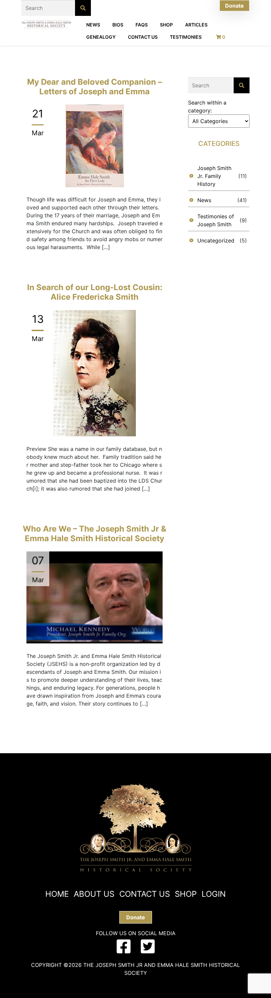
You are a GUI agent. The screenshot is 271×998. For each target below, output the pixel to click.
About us (94, 894)
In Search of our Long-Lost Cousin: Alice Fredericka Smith (94, 292)
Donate (234, 5)
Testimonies (186, 37)
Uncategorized (215, 240)
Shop (166, 24)
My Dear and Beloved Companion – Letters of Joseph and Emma (94, 86)
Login (214, 894)
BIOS (117, 24)
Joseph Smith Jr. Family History (214, 176)
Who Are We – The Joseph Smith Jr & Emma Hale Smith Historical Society (94, 533)
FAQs (142, 24)
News (93, 24)
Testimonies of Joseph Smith (215, 220)
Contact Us (143, 37)
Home (57, 894)
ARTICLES (196, 24)
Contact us (144, 894)
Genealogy (101, 37)
